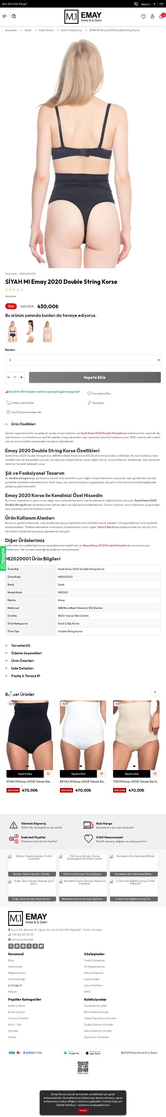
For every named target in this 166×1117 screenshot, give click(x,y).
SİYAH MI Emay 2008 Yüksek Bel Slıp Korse (29, 781)
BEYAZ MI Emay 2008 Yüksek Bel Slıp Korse (83, 781)
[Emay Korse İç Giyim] (83, 17)
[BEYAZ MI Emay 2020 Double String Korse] (31, 332)
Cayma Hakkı (92, 979)
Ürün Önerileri (22, 661)
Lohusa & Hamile (18, 1018)
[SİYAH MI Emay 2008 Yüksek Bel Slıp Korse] (29, 735)
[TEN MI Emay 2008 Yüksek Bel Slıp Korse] (136, 735)
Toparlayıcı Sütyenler (96, 1037)
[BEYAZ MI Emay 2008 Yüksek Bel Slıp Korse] (83, 735)
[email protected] (22, 939)
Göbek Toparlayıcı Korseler (100, 1018)
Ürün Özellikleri (23, 424)
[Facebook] (17, 946)
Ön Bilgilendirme (94, 966)
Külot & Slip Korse (108, 527)
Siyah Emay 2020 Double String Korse (104, 433)
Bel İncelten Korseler (96, 1012)
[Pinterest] (23, 946)
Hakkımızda (15, 966)
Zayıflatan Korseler (95, 1005)
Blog (11, 960)
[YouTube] (41, 946)
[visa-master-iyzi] (28, 1053)
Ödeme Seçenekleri (26, 653)
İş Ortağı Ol (15, 985)
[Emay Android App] (72, 1053)
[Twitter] (29, 946)
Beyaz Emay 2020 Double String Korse (106, 545)
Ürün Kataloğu (17, 979)
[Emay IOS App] (93, 1053)
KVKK (87, 991)
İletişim (12, 991)
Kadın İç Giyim (16, 1005)
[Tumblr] (35, 946)
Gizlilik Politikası (66, 1105)
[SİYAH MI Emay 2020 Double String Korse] (13, 332)
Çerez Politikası (93, 985)
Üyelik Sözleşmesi (94, 960)
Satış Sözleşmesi (94, 972)
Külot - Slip (14, 1024)
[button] (27, 766)
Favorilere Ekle (48, 774)
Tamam (83, 1110)
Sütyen (12, 1037)
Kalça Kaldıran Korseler (98, 1030)
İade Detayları (22, 668)
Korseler (13, 1030)
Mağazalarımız (17, 972)
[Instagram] (11, 946)
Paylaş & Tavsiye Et (25, 676)
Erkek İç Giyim (16, 1012)
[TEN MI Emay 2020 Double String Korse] (48, 332)
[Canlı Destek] (3, 558)
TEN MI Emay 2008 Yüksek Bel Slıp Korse (136, 781)
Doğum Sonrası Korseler (98, 1024)
